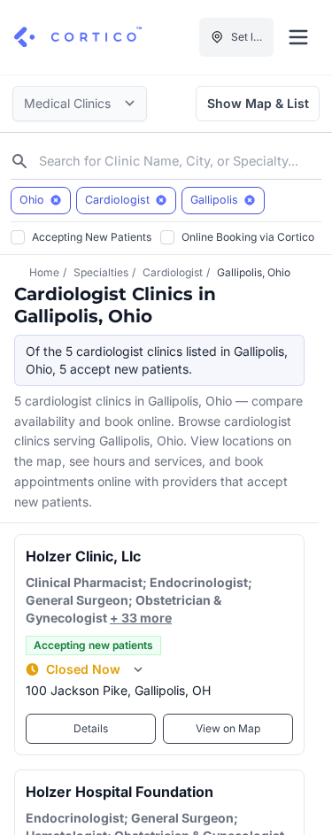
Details (90, 728)
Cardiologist (173, 272)
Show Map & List (258, 103)
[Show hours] (138, 669)
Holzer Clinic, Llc (83, 556)
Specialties (100, 272)
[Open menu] (298, 37)
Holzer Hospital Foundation (119, 791)
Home (44, 272)
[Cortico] (78, 37)
